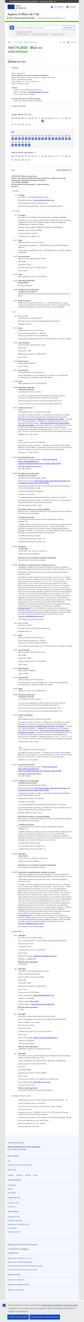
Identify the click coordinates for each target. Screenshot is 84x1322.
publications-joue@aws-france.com (45, 956)
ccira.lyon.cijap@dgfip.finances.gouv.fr (31, 616)
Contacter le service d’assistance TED (20, 1165)
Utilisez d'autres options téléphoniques (20, 1262)
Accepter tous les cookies (18, 1317)
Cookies (10, 1189)
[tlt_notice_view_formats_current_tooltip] (70, 170)
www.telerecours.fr (24, 608)
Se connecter (58, 7)
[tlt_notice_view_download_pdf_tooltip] (13, 138)
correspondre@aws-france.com (38, 92)
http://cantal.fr (34, 1001)
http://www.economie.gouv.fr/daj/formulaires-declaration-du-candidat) (41, 419)
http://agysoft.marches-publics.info (42, 1004)
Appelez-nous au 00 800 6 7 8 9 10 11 (20, 1258)
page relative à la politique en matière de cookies (60, 1305)
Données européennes (15, 1220)
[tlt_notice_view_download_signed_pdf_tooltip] (42, 121)
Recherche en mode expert (40, 34)
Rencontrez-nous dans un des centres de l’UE (22, 1270)
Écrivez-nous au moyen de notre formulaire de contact (25, 1266)
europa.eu (24, 1249)
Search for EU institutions (16, 1280)
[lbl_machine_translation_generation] (35, 153)
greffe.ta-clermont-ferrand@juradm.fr (45, 1038)
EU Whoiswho (12, 1228)
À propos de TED (13, 1203)
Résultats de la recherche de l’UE (18, 1224)
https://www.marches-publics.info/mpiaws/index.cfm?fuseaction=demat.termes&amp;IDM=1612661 (44, 482)
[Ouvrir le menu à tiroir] (10, 61)
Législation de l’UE (14, 1217)
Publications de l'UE (14, 1232)
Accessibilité (11, 1193)
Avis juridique (12, 1185)
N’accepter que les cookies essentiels (44, 1317)
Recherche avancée (23, 34)
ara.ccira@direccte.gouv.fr (42, 1082)
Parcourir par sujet (56, 34)
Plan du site (11, 1206)
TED (9, 42)
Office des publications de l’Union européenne (24, 1147)
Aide (9, 1161)
